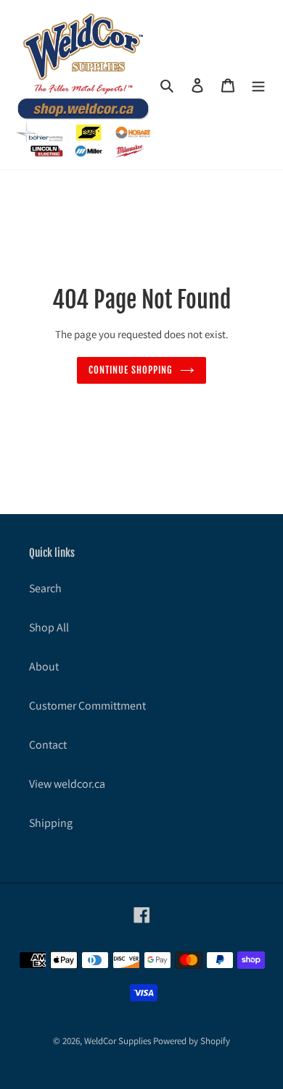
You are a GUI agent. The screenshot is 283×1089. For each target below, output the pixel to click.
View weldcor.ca (67, 783)
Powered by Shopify (191, 1041)
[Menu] (258, 85)
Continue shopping (131, 370)
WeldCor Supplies (117, 1041)
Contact (48, 744)
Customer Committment (87, 705)
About (44, 666)
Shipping (51, 823)
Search (45, 588)
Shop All (49, 627)
